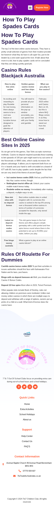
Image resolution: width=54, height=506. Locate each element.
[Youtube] (35, 386)
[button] (30, 7)
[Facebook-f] (18, 386)
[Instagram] (29, 386)
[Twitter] (24, 386)
